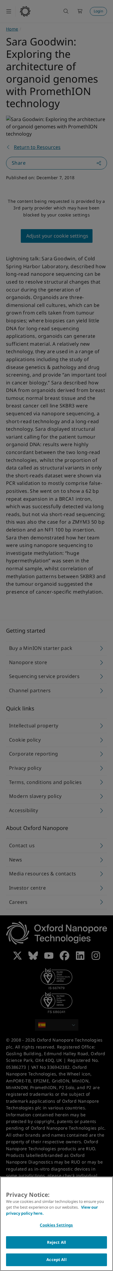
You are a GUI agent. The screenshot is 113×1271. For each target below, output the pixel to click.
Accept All (56, 1259)
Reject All (56, 1242)
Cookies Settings (56, 1225)
